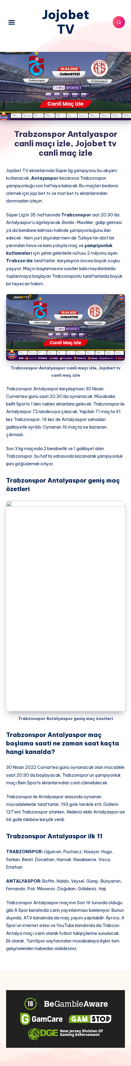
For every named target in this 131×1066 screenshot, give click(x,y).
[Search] (119, 22)
